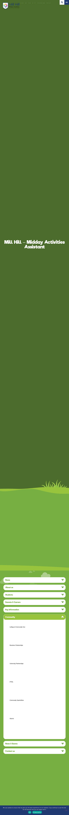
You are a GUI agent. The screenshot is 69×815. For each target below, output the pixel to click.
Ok (30, 812)
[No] (66, 810)
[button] (34, 580)
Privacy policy (37, 812)
